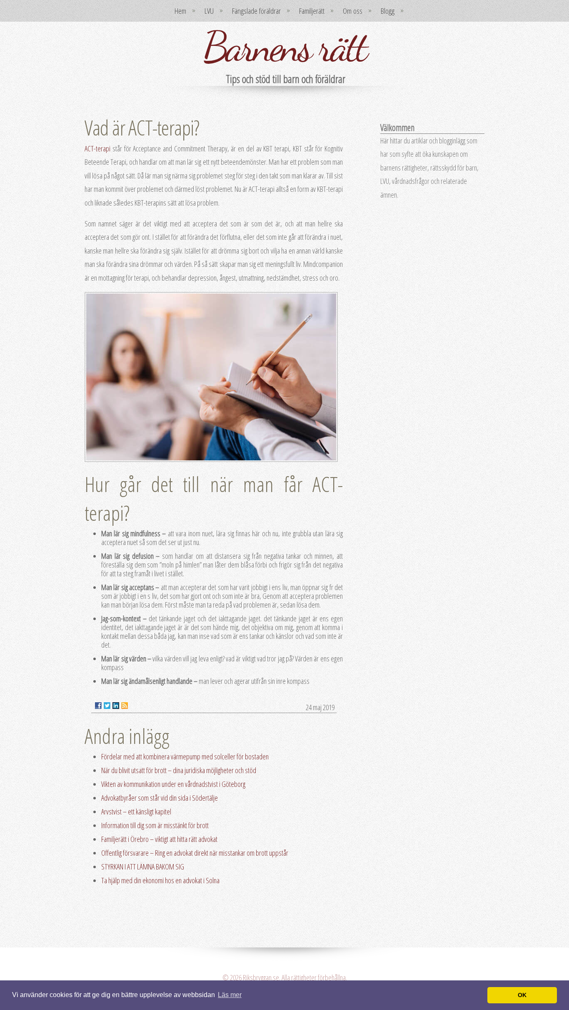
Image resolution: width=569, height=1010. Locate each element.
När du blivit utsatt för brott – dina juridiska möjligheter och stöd (178, 770)
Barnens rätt (284, 47)
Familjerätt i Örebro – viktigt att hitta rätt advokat (159, 839)
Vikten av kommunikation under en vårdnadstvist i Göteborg (173, 784)
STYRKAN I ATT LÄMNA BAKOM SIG (142, 867)
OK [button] (522, 995)
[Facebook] (98, 705)
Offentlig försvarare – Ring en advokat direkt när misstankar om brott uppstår (194, 853)
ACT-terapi (97, 148)
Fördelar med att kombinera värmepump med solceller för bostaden (185, 756)
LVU (209, 10)
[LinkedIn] (115, 705)
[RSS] (124, 705)
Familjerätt (311, 10)
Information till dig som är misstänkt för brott (155, 825)
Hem (180, 10)
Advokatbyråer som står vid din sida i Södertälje (159, 798)
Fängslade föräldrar (256, 10)
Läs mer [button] (230, 994)
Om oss (352, 10)
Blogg (387, 10)
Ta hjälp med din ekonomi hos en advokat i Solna (160, 880)
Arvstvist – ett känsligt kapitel (136, 811)
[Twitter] (107, 705)
